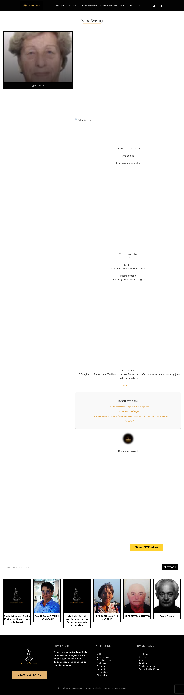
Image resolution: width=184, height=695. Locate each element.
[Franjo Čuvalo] (167, 596)
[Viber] (35, 94)
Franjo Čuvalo (167, 616)
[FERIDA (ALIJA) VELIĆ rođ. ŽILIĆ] (107, 596)
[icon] (154, 6)
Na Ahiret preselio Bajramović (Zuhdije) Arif (129, 406)
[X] (28, 94)
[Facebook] (22, 94)
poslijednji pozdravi (101, 688)
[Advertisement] (38, 141)
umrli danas (77, 688)
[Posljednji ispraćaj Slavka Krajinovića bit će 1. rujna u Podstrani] (17, 596)
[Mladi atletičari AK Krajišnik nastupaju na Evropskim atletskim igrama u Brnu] (77, 596)
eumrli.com (128, 385)
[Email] (53, 94)
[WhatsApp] (41, 94)
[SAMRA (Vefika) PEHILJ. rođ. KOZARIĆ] (47, 596)
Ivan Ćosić (129, 421)
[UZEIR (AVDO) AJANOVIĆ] (137, 596)
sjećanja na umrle (118, 688)
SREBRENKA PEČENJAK (129, 411)
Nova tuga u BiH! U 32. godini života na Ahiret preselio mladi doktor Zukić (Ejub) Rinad (129, 416)
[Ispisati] (47, 94)
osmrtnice (87, 688)
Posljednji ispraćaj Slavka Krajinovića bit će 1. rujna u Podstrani (17, 619)
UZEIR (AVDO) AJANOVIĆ (137, 616)
